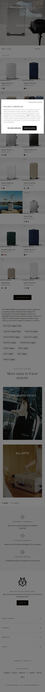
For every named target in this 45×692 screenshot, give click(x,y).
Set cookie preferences (14, 128)
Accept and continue (29, 128)
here (28, 115)
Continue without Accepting (35, 102)
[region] (22, 116)
